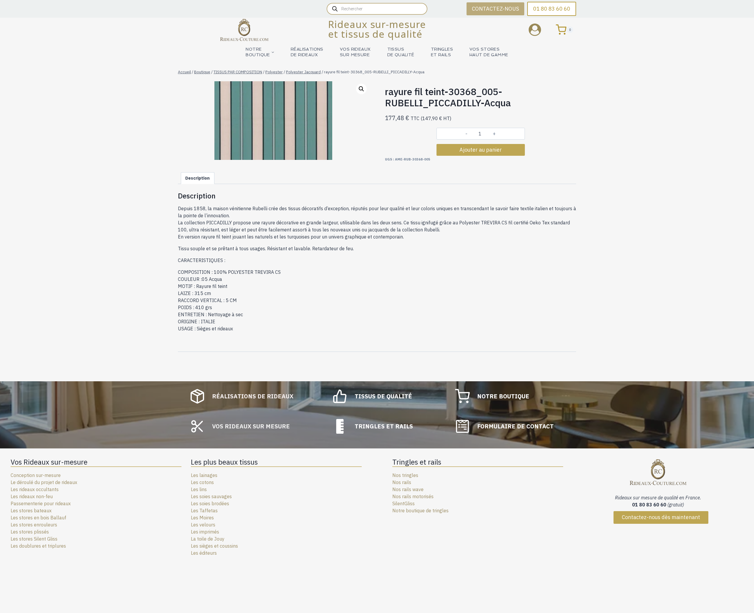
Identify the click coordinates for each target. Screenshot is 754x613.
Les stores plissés (30, 532)
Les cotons (202, 482)
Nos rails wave (408, 489)
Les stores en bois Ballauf (38, 518)
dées (224, 503)
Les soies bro (205, 503)
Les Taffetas (204, 510)
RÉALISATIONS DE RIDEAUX (307, 52)
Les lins (199, 489)
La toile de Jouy (207, 539)
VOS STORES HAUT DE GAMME (488, 52)
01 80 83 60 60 (551, 8)
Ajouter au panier (480, 149)
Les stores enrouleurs (34, 525)
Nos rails (401, 482)
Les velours (203, 525)
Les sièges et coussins (214, 546)
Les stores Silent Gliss (34, 539)
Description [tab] (197, 178)
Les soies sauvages (211, 496)
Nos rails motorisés (413, 496)
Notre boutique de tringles (420, 510)
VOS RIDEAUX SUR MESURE (355, 52)
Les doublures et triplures (38, 546)
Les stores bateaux (31, 510)
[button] (361, 89)
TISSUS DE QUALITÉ (400, 52)
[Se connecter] (539, 29)
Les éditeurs (204, 553)
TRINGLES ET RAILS (442, 52)
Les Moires (202, 518)
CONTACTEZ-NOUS (495, 8)
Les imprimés (205, 532)
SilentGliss (403, 503)
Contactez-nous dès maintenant (661, 517)
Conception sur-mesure (36, 475)
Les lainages (204, 475)
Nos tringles (405, 475)
